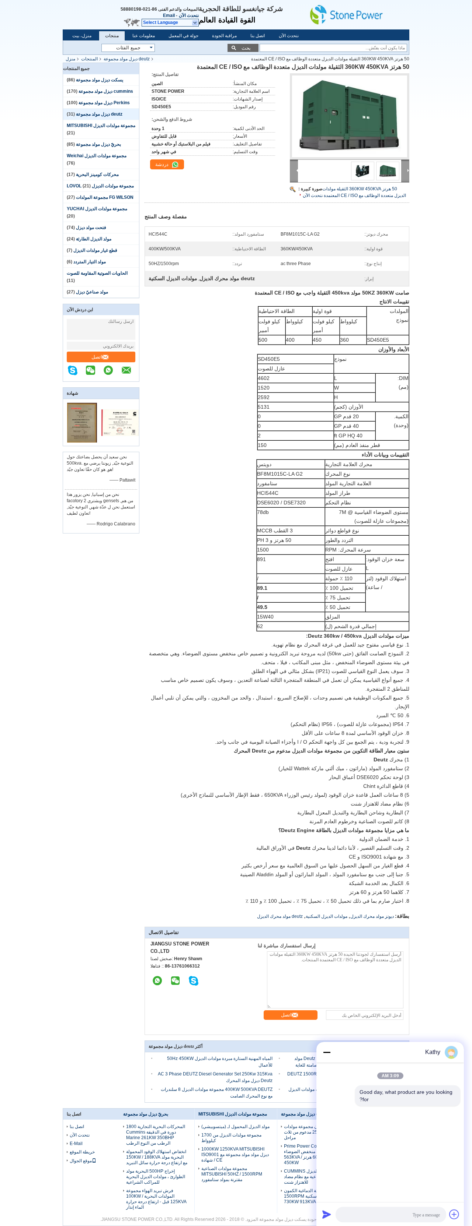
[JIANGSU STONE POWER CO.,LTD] (357, 14)
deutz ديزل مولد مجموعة (127, 58)
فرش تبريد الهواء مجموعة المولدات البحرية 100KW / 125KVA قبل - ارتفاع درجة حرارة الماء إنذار (156, 1199)
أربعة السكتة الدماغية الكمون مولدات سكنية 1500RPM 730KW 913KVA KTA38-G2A (312, 1196)
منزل (70, 58)
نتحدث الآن (189, 15)
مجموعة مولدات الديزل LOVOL (100, 186)
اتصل (96, 357)
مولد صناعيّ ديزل (92, 292)
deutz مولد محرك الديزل (280, 916)
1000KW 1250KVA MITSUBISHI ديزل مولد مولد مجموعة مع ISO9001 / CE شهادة (235, 1154)
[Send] (327, 1214)
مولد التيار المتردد (89, 261)
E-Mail (76, 1143)
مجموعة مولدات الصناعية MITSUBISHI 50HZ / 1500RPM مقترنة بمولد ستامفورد (231, 1174)
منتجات (112, 35)
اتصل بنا (257, 35)
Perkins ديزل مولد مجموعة (104, 102)
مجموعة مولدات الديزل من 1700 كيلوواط (231, 1137)
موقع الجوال (81, 1160)
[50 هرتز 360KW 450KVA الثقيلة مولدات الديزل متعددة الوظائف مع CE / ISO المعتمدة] (349, 116)
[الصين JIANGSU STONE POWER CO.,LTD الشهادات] (82, 441)
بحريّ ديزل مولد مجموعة (98, 144)
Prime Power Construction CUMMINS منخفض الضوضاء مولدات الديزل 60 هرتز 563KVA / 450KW (314, 1154)
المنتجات (89, 58)
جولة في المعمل (183, 35)
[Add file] (454, 1214)
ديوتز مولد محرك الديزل (372, 916)
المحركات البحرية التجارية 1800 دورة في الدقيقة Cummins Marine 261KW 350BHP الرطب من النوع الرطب (155, 1135)
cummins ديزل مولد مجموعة (106, 91)
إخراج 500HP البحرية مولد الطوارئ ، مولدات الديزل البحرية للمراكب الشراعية (155, 1177)
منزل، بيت (81, 35)
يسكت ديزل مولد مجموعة (99, 79)
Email (169, 15)
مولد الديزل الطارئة (93, 239)
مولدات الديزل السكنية (326, 916)
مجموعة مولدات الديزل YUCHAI (97, 208)
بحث (246, 48)
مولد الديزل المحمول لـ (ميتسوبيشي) (235, 1126)
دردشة (162, 164)
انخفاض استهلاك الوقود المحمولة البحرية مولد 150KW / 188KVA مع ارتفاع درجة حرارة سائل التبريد (156, 1157)
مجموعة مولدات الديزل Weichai (96, 155)
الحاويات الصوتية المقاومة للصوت (97, 273)
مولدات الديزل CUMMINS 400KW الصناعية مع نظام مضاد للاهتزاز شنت (312, 1177)
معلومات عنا (143, 35)
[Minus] (326, 1052)
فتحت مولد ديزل (91, 227)
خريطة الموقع (82, 1152)
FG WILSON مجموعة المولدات (104, 197)
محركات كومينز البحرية (97, 174)
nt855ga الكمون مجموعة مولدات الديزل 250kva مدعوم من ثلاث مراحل (314, 1132)
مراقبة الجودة (224, 35)
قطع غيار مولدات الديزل (95, 250)
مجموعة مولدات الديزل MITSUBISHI (101, 125)
